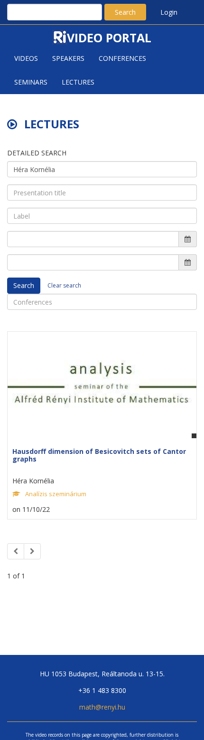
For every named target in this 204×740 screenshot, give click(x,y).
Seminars (30, 81)
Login (168, 12)
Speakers (68, 58)
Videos (26, 58)
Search (125, 12)
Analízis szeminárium (55, 494)
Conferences (122, 58)
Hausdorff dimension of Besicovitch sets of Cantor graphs (99, 455)
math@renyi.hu (102, 706)
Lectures (78, 81)
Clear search (64, 285)
